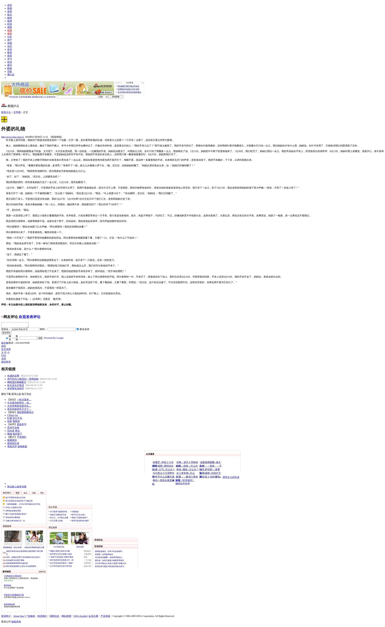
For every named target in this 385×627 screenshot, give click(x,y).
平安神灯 (21, 437)
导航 (9, 71)
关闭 (3, 358)
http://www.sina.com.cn (12, 137)
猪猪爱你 (12, 440)
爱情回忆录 (13, 443)
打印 (3, 355)
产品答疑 (105, 616)
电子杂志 (26, 394)
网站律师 (66, 616)
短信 (9, 62)
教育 (9, 52)
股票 (9, 21)
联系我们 (42, 616)
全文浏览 (6, 349)
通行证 (10, 74)
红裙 (9, 418)
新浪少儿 (6, 112)
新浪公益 (16, 394)
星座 (9, 55)
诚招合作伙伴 (182, 483)
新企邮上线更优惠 (16, 486)
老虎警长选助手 (15, 388)
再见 (17, 430)
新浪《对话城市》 (185, 480)
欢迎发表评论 (29, 317)
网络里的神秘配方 (16, 382)
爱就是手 (21, 424)
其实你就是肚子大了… (19, 409)
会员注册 (93, 616)
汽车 (9, 36)
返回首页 (6, 362)
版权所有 (16, 621)
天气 (9, 59)
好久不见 (17, 418)
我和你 (16, 421)
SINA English (80, 616)
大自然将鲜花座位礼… (19, 406)
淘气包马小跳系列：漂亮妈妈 (22, 379)
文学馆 (17, 112)
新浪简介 (6, 616)
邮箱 (9, 68)
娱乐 (9, 14)
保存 (3, 346)
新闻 (9, 8)
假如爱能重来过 (25, 412)
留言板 (4, 343)
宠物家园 (22, 446)
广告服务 (30, 616)
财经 (9, 18)
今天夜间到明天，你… (19, 402)
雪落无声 (12, 446)
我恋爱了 (17, 434)
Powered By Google (53, 338)
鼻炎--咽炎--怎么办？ (187, 469)
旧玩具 (10, 430)
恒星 (9, 421)
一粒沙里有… (24, 399)
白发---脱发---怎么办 (187, 466)
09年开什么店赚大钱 (163, 476)
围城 (9, 434)
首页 (9, 5)
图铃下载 (6, 394)
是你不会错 (13, 427)
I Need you (12, 415)
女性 (9, 46)
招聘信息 (54, 616)
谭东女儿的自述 (231, 477)
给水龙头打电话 (15, 385)
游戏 (9, 43)
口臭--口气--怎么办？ (164, 469)
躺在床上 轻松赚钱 (210, 476)
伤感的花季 (13, 376)
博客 (9, 27)
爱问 (9, 65)
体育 (9, 11)
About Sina (18, 616)
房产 (9, 40)
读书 (9, 49)
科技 (9, 24)
